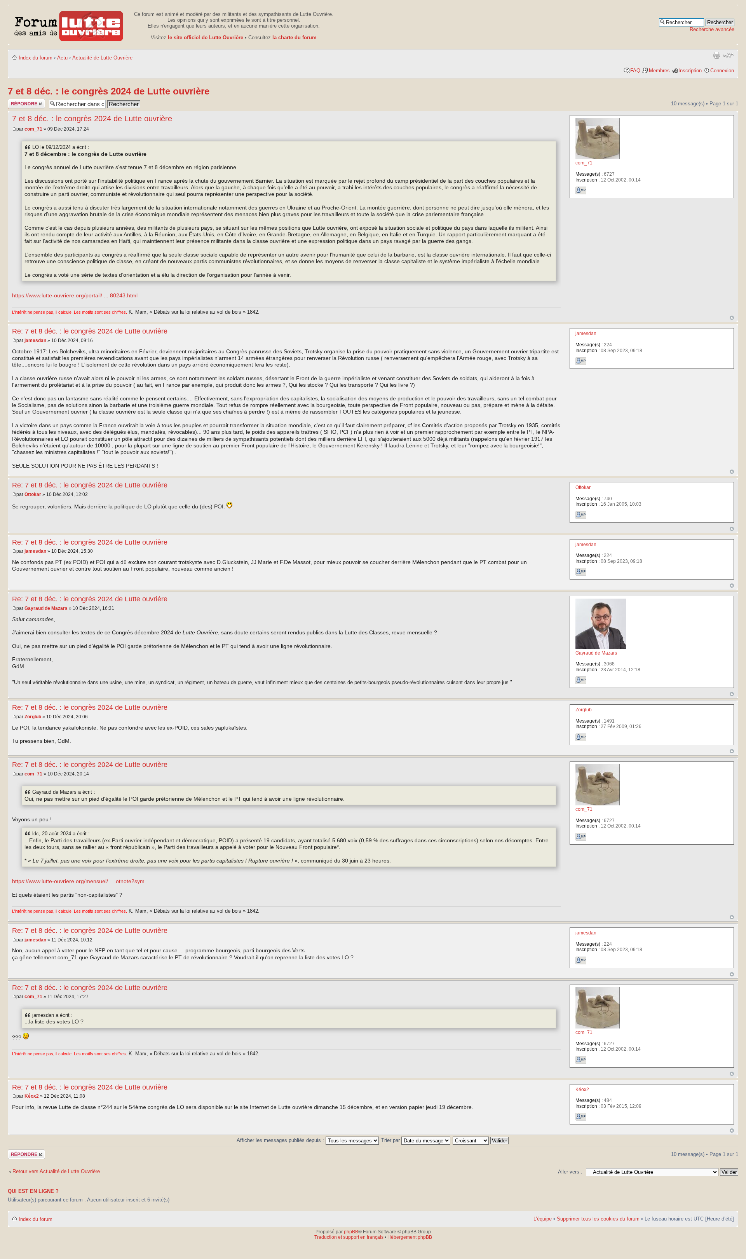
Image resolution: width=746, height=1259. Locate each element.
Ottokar (32, 494)
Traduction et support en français (348, 1237)
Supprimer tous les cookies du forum (598, 1219)
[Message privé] (580, 190)
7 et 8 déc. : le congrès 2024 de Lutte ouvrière (108, 91)
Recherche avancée (712, 29)
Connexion (722, 70)
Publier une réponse (20, 103)
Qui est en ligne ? (33, 1191)
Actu (62, 58)
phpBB (351, 1232)
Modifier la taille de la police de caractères (728, 55)
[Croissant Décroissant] (481, 1140)
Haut (732, 318)
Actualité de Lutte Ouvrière (102, 58)
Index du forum (35, 58)
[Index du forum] (69, 25)
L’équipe (542, 1219)
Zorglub (32, 716)
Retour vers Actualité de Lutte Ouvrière (56, 1171)
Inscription (690, 70)
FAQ (635, 70)
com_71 (33, 129)
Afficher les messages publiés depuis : (281, 1140)
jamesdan (35, 340)
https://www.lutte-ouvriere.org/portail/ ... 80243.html (75, 295)
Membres (659, 70)
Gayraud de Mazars (46, 608)
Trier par (391, 1140)
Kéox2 (31, 1096)
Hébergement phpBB (409, 1237)
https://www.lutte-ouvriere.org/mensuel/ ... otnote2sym (78, 881)
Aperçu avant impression (716, 55)
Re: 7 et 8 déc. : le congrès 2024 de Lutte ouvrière (89, 331)
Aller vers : (570, 1172)
